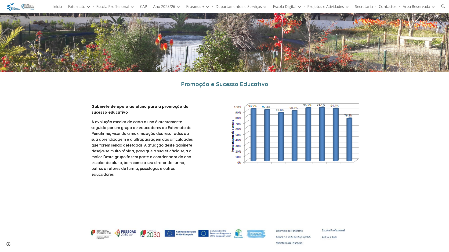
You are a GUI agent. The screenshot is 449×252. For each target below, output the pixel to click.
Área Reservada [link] (416, 6)
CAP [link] (143, 6)
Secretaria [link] (364, 6)
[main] (224, 84)
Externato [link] (76, 6)
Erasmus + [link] (195, 6)
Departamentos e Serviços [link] (239, 6)
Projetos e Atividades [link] (325, 6)
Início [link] (57, 6)
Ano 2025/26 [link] (164, 6)
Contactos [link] (388, 6)
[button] (443, 6)
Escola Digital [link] (284, 6)
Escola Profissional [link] (112, 6)
